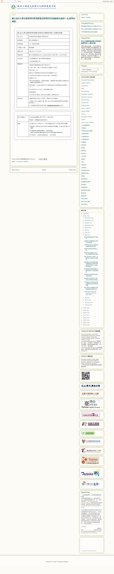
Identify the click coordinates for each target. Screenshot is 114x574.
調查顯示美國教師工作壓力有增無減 (91, 241)
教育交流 (83, 150)
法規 (82, 162)
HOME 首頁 (84, 14)
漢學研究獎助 (85, 173)
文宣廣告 (83, 156)
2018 (84, 312)
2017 (84, 315)
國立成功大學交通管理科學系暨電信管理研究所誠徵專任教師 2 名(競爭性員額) (91, 264)
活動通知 (83, 167)
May (86, 235)
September (88, 225)
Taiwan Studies (85, 111)
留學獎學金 (84, 179)
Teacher (83, 114)
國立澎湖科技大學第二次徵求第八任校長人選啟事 (91, 258)
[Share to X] (43, 159)
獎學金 (83, 176)
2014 (84, 322)
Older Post (72, 170)
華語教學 (83, 196)
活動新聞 (83, 164)
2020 (84, 308)
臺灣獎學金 (84, 187)
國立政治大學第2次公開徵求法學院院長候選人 (91, 279)
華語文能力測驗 (85, 201)
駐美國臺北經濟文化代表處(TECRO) (91, 26)
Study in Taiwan (85, 108)
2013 (84, 325)
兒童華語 (83, 128)
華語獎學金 (84, 204)
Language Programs (87, 94)
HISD (82, 88)
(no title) (83, 526)
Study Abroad (85, 105)
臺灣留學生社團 (85, 190)
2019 (84, 310)
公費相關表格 (85, 139)
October (87, 223)
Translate (94, 71)
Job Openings (19, 161)
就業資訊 (26, 161)
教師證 (83, 148)
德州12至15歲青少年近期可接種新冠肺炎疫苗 (91, 253)
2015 (84, 320)
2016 (84, 317)
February (87, 302)
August (87, 227)
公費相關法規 (85, 136)
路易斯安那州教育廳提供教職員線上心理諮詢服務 (91, 270)
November (88, 220)
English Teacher (85, 83)
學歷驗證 (83, 142)
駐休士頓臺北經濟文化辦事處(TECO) (91, 29)
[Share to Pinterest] (46, 159)
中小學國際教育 (85, 125)
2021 (84, 216)
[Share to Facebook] (45, 159)
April (86, 297)
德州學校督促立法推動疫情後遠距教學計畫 (91, 245)
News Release (85, 100)
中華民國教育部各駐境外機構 (89, 32)
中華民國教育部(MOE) (87, 23)
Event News (84, 85)
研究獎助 (83, 184)
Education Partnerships (87, 80)
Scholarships (84, 102)
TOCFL (83, 119)
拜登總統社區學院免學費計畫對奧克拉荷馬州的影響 (91, 283)
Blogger (66, 561)
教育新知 (83, 153)
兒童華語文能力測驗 (86, 131)
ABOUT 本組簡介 (86, 17)
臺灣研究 (83, 193)
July (86, 230)
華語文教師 (84, 198)
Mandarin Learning (86, 97)
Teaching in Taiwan (86, 116)
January (87, 305)
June (86, 232)
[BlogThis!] (41, 159)
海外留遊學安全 (85, 170)
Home (44, 170)
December (88, 218)
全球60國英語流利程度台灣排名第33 (91, 510)
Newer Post (15, 170)
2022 (84, 213)
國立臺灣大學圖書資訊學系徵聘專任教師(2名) (91, 288)
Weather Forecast (86, 550)
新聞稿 (83, 159)
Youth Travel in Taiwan (87, 122)
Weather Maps (93, 550)
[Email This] (39, 159)
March (87, 300)
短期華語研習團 (85, 181)
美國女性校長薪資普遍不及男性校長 (91, 275)
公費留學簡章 (85, 133)
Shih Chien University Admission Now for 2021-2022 (90, 293)
